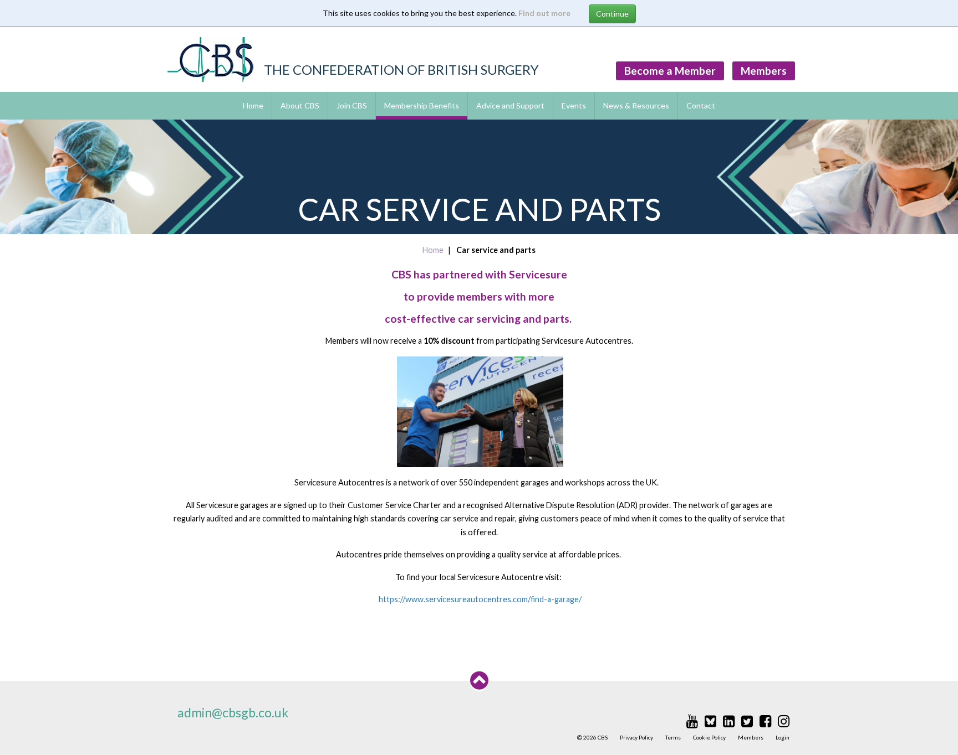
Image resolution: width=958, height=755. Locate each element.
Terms (673, 737)
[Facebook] (765, 720)
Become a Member (670, 70)
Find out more (544, 13)
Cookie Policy (709, 737)
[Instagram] (783, 720)
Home (253, 105)
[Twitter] (747, 720)
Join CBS (352, 105)
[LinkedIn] (729, 720)
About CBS (300, 105)
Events (574, 105)
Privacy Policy (636, 737)
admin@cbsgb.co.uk (232, 712)
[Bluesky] (710, 720)
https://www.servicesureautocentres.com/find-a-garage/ (480, 599)
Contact (700, 105)
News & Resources (636, 105)
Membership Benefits (421, 105)
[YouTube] (692, 720)
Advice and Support (510, 105)
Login (782, 737)
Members (764, 70)
